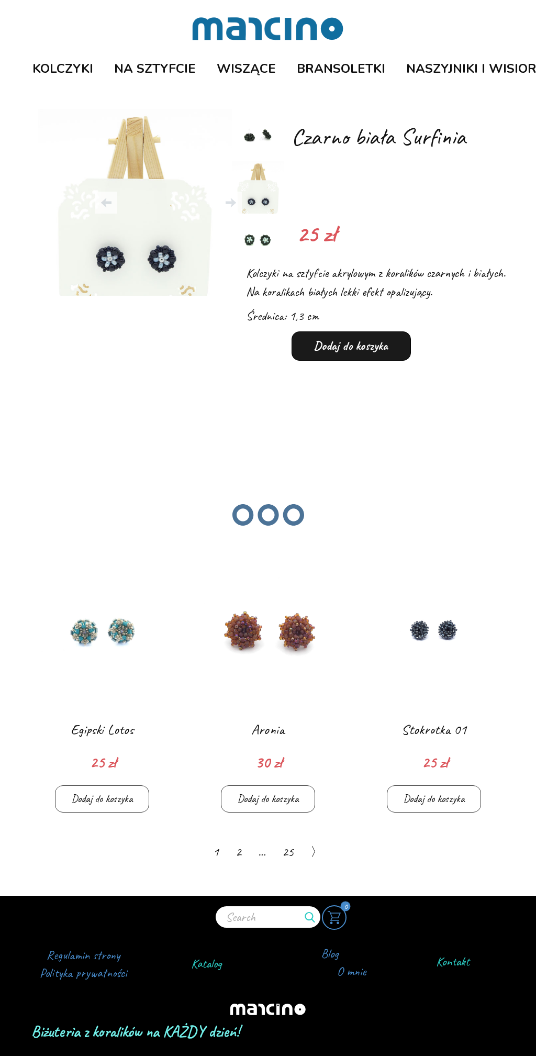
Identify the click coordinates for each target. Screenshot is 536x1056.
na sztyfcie (155, 68)
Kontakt (453, 961)
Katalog (206, 963)
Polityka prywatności (83, 973)
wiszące (246, 68)
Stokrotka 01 (433, 729)
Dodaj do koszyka (351, 345)
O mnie (351, 971)
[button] (106, 203)
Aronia (267, 729)
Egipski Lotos (102, 729)
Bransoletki (341, 68)
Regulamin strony (83, 955)
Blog (330, 953)
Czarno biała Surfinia (379, 136)
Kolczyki (62, 68)
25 (288, 852)
